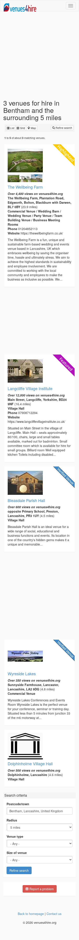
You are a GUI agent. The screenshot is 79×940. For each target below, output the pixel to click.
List (11, 128)
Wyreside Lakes (22, 673)
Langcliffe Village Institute (30, 388)
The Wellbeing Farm (25, 187)
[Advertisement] (39, 55)
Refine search (63, 128)
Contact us (54, 913)
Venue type (15, 836)
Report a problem (41, 889)
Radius (12, 820)
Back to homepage (31, 913)
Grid (22, 128)
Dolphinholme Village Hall (30, 763)
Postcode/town (18, 804)
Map (33, 128)
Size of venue (17, 852)
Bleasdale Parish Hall (26, 500)
